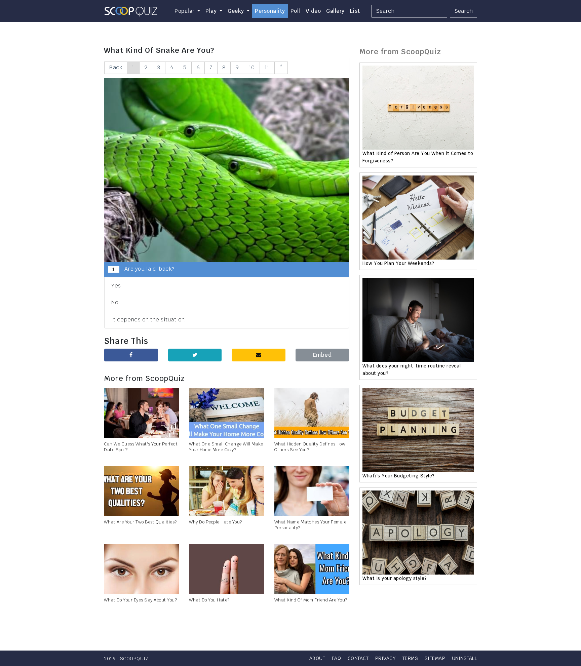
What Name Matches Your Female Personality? (310, 525)
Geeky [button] (236, 10)
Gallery (335, 10)
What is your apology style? (394, 578)
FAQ (336, 658)
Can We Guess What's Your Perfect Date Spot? (141, 447)
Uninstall (464, 658)
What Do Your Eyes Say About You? (140, 600)
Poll (295, 10)
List (355, 10)
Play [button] (211, 10)
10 (252, 67)
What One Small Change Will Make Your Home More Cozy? (226, 447)
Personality (270, 10)
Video (313, 10)
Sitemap (435, 658)
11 (267, 67)
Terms (410, 658)
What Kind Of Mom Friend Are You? (310, 600)
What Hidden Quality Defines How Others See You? (310, 447)
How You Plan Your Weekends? (398, 263)
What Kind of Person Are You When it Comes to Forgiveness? (417, 157)
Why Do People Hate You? (215, 522)
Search (463, 10)
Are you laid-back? (143, 268)
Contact (358, 658)
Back (115, 67)
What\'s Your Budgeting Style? (398, 476)
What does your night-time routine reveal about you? (411, 369)
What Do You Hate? (209, 600)
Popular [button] (185, 10)
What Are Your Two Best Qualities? (140, 522)
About (317, 658)
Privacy (385, 658)
